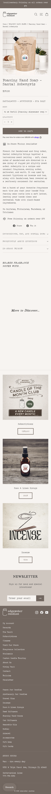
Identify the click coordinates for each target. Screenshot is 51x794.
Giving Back (9, 667)
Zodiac (6, 729)
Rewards (7, 627)
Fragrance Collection (14, 649)
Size (5, 107)
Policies (7, 675)
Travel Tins (9, 698)
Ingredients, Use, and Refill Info (24, 234)
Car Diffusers (10, 720)
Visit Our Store (10, 645)
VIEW (26, 560)
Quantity (8, 117)
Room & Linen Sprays (13, 707)
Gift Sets (7, 742)
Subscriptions (10, 636)
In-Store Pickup (13, 249)
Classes (6, 641)
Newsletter (8, 680)
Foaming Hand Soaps (13, 716)
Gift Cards (8, 746)
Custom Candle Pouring (14, 658)
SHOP (25, 496)
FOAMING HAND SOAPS (17, 24)
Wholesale (8, 654)
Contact (6, 671)
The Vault (8, 632)
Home (5, 24)
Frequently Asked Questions (20, 241)
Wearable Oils (10, 725)
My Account (8, 623)
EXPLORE (25, 431)
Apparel (6, 733)
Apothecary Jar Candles (15, 694)
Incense (6, 703)
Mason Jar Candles (12, 690)
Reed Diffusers (10, 711)
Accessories (8, 738)
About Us (7, 662)
